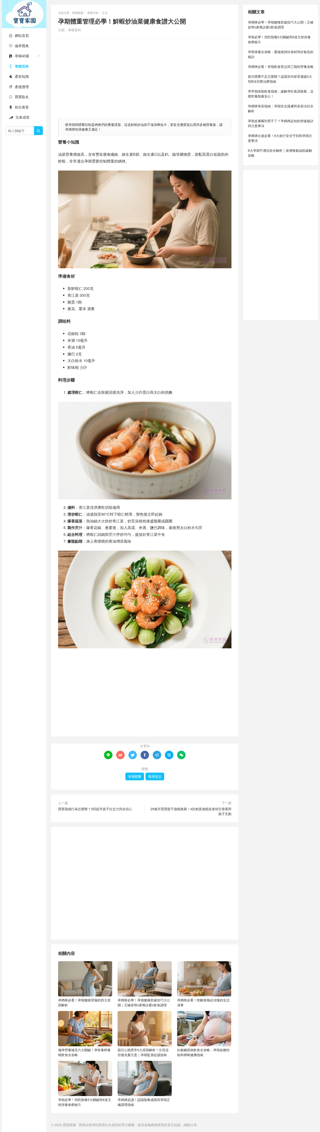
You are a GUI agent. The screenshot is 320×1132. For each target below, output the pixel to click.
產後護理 (19, 86)
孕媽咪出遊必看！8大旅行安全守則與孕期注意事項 (280, 138)
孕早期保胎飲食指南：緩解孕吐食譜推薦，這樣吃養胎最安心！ (280, 93)
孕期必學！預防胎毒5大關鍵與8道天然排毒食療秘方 (84, 1102)
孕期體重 (134, 776)
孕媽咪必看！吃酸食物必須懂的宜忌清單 (203, 1002)
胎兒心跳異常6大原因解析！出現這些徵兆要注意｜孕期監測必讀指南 (143, 1052)
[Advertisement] (144, 76)
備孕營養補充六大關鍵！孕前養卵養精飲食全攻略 (84, 1052)
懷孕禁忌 (154, 776)
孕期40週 (19, 55)
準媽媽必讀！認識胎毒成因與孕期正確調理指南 (144, 1102)
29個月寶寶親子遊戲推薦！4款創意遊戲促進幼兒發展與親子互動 (190, 811)
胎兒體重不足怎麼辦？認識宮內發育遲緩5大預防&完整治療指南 (280, 79)
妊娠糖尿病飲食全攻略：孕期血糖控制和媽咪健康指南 (203, 1052)
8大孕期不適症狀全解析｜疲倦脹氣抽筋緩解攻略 (280, 153)
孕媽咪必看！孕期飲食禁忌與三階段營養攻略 (280, 66)
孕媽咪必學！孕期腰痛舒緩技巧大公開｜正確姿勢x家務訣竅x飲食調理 (144, 1002)
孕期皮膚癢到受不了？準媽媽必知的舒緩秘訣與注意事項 (280, 123)
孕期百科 (19, 66)
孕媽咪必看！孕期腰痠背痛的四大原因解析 (84, 1002)
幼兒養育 (19, 107)
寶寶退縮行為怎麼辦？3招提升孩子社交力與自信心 (95, 808)
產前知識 (19, 76)
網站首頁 (19, 35)
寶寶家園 (24, 14)
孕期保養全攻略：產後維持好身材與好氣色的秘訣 (280, 54)
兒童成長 (19, 117)
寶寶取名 (19, 96)
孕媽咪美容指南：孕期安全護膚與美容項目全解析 (280, 108)
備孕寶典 (19, 45)
